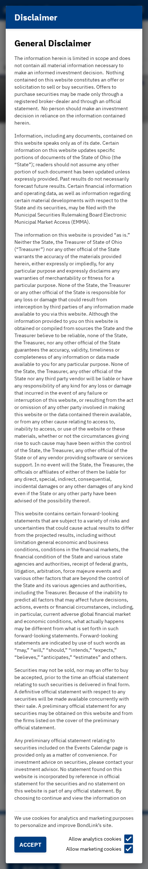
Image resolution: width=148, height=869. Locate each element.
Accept (30, 844)
